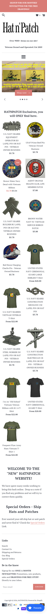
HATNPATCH (22, 600)
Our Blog (6, 555)
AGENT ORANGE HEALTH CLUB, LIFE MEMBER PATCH (35, 183)
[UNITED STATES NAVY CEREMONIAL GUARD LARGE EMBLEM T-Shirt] (35, 254)
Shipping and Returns (11, 552)
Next (42, 99)
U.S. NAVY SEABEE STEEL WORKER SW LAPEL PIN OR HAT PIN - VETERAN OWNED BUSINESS (12, 355)
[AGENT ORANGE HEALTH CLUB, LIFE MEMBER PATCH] (35, 168)
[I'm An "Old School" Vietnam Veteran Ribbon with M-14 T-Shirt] (12, 387)
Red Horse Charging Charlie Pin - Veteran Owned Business (11, 268)
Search (5, 546)
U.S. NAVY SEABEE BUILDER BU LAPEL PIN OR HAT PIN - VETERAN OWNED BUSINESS (12, 227)
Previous (5, 99)
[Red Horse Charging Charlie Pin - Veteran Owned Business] (12, 252)
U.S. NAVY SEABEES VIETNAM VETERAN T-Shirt (11, 315)
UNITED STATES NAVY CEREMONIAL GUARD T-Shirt (35, 404)
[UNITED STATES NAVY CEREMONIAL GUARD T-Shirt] (35, 387)
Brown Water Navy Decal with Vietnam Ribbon (12, 184)
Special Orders (37, 522)
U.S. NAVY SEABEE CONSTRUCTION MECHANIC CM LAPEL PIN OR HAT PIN (35, 305)
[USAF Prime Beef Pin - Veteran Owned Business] (35, 130)
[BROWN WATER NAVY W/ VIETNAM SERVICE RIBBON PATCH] (35, 206)
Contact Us (7, 549)
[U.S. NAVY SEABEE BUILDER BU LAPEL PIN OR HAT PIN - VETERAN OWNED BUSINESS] (12, 207)
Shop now (22, 92)
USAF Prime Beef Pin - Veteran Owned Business (35, 145)
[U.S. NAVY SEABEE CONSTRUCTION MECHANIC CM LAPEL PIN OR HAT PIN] (35, 291)
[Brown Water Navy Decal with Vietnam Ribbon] (12, 168)
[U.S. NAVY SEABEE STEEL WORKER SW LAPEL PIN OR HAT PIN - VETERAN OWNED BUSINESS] (12, 336)
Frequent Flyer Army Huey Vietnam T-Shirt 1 (12, 448)
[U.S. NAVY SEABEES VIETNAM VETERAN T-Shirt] (12, 297)
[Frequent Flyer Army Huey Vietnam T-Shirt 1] (12, 431)
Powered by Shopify (35, 600)
